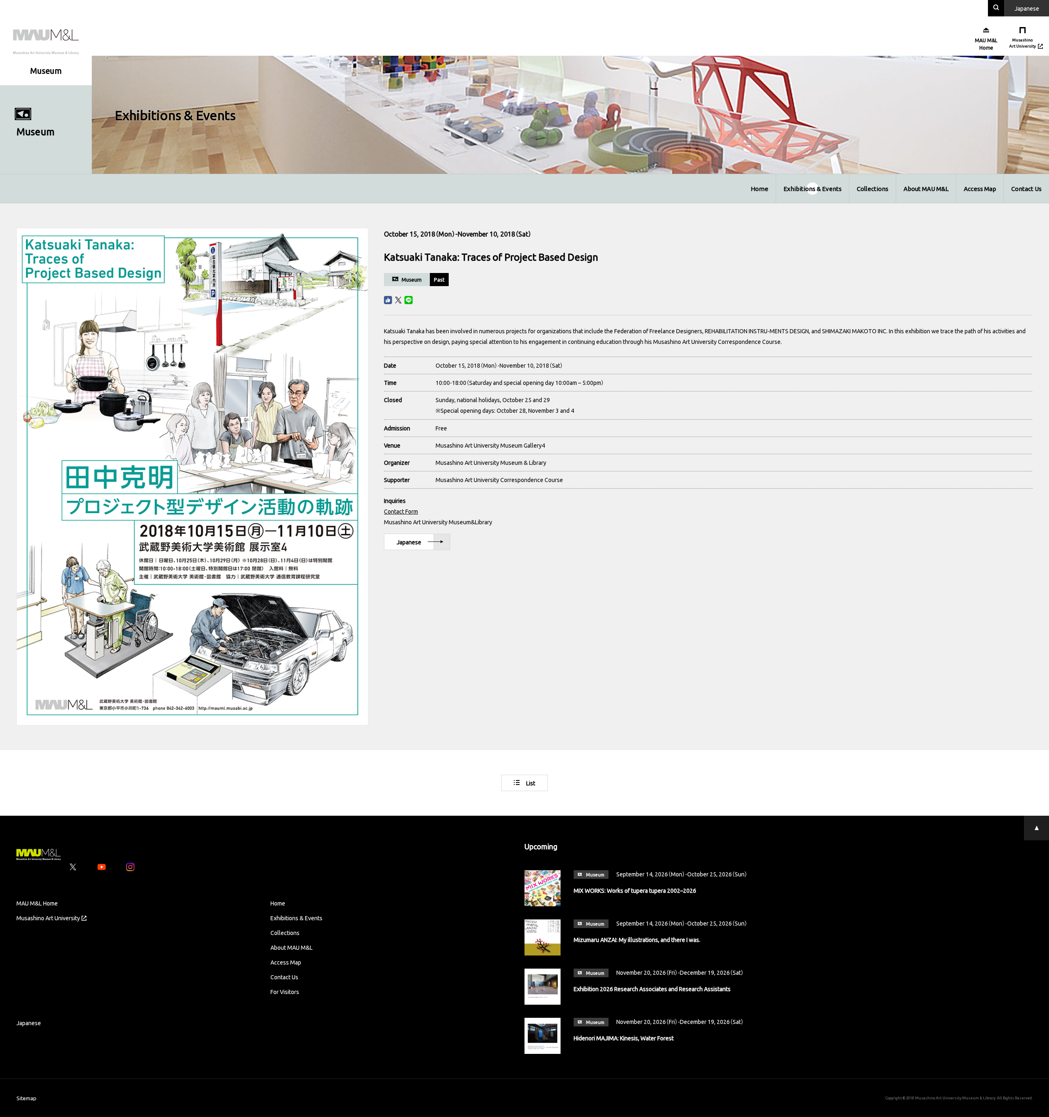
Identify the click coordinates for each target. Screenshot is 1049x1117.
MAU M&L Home (37, 903)
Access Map (980, 188)
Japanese (409, 542)
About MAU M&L (926, 188)
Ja (1027, 8)
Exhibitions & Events (812, 188)
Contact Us (1026, 188)
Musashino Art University (48, 918)
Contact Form (401, 511)
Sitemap (26, 1098)
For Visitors (284, 991)
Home (759, 188)
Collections (872, 188)
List (530, 783)
